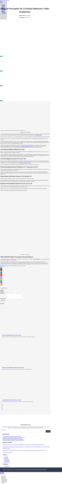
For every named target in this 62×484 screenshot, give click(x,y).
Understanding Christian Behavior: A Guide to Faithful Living (13, 440)
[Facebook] (1, 268)
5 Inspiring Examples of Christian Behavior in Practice (12, 438)
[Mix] (1, 278)
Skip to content (2, 472)
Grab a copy (2, 265)
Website (2, 293)
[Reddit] (1, 271)
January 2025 (6, 460)
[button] (2, 473)
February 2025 (6, 459)
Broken (11, 452)
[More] (1, 285)
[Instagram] (1, 283)
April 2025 (6, 457)
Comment (3, 298)
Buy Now (1, 56)
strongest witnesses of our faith (25, 162)
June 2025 (6, 456)
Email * (2, 291)
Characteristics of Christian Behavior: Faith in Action (34, 444)
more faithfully (37, 259)
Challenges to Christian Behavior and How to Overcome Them (13, 367)
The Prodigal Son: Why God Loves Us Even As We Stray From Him (34, 450)
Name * (2, 290)
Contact (4, 13)
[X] (1, 269)
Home (3, 5)
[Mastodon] (1, 276)
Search (4, 429)
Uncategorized (7, 466)
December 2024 (7, 461)
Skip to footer (7, 0)
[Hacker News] (1, 281)
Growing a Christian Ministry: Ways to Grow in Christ (11, 335)
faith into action (39, 135)
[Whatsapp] (1, 280)
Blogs (3, 11)
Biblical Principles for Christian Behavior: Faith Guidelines (13, 439)
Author (4, 9)
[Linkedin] (1, 273)
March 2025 (6, 458)
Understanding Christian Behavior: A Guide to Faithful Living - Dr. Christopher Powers (18, 446)
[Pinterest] (1, 274)
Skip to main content (2, 0)
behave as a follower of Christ (27, 146)
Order (3, 8)
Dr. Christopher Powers (6, 426)
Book (3, 6)
